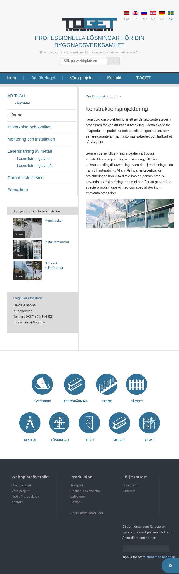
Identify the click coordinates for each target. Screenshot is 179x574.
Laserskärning (75, 401)
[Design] (30, 423)
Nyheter (23, 103)
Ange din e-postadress (139, 537)
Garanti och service (25, 177)
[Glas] (149, 423)
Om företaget (43, 78)
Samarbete (17, 189)
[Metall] (119, 423)
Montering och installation (31, 139)
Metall (119, 440)
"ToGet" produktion (25, 496)
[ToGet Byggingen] (89, 24)
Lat (126, 19)
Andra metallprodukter (86, 513)
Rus (144, 19)
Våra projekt (81, 78)
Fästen (75, 502)
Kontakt (114, 78)
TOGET (143, 78)
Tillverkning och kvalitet (29, 127)
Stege (107, 401)
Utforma (14, 115)
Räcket (137, 401)
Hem (11, 78)
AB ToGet (16, 95)
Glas (149, 440)
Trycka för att (148, 557)
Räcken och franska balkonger (85, 493)
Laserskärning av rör (34, 159)
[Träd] (89, 423)
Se (171, 19)
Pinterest (128, 491)
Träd (90, 440)
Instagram (129, 485)
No (153, 19)
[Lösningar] (59, 423)
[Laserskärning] (75, 384)
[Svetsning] (42, 384)
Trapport (76, 485)
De (162, 19)
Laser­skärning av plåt (34, 166)
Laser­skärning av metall (29, 151)
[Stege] (106, 384)
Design (30, 440)
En (136, 19)
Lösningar (60, 440)
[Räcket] (136, 384)
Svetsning (42, 401)
